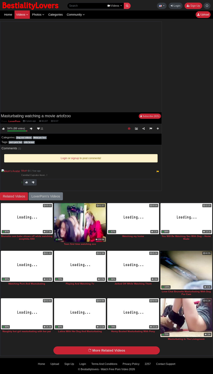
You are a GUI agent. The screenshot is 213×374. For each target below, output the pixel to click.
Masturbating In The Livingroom (186, 339)
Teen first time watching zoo (80, 244)
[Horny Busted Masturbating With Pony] (133, 313)
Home (8, 14)
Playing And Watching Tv (80, 283)
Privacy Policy (131, 364)
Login (176, 5)
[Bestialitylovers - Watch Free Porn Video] (30, 5)
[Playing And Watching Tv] (80, 266)
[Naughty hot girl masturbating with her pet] (27, 313)
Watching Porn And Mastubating (26, 283)
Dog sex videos (24, 138)
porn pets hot (15, 142)
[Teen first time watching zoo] (80, 222)
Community (75, 14)
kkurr (24, 170)
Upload (204, 14)
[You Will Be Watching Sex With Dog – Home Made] (186, 218)
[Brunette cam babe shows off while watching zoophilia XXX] (27, 218)
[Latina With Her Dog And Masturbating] (80, 313)
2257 (148, 364)
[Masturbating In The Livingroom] (186, 317)
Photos (37, 14)
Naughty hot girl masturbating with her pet (26, 331)
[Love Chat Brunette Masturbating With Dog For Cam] (186, 270)
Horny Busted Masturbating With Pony (133, 331)
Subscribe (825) (150, 116)
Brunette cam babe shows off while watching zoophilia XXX (26, 237)
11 (41, 128)
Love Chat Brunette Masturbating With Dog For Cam (186, 292)
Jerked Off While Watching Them (133, 283)
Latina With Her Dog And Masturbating (80, 331)
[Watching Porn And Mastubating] (27, 266)
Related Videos (14, 196)
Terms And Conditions (104, 364)
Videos (21, 14)
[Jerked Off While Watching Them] (133, 266)
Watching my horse (133, 236)
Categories (55, 14)
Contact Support (165, 364)
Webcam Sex (39, 138)
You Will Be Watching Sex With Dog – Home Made (186, 237)
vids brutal (29, 142)
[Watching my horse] (133, 218)
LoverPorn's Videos (45, 196)
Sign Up (195, 5)
